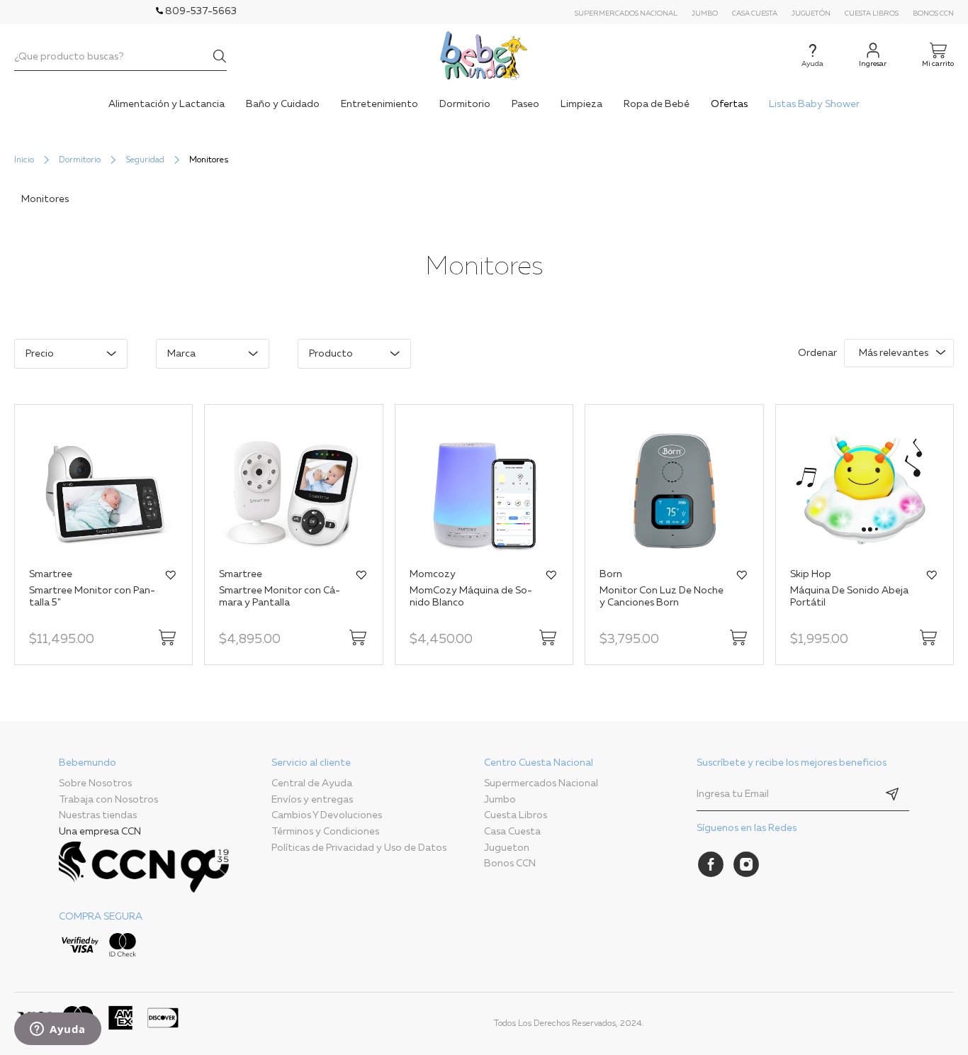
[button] (171, 575)
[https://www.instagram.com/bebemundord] (746, 864)
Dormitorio (80, 160)
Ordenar (817, 353)
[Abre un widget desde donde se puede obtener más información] (57, 1030)
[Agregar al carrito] (167, 637)
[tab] (165, 860)
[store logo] (484, 55)
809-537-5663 (200, 11)
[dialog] (383, 361)
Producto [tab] (331, 354)
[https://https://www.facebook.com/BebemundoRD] (711, 864)
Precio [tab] (40, 354)
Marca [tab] (181, 354)
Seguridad (144, 160)
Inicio (24, 160)
